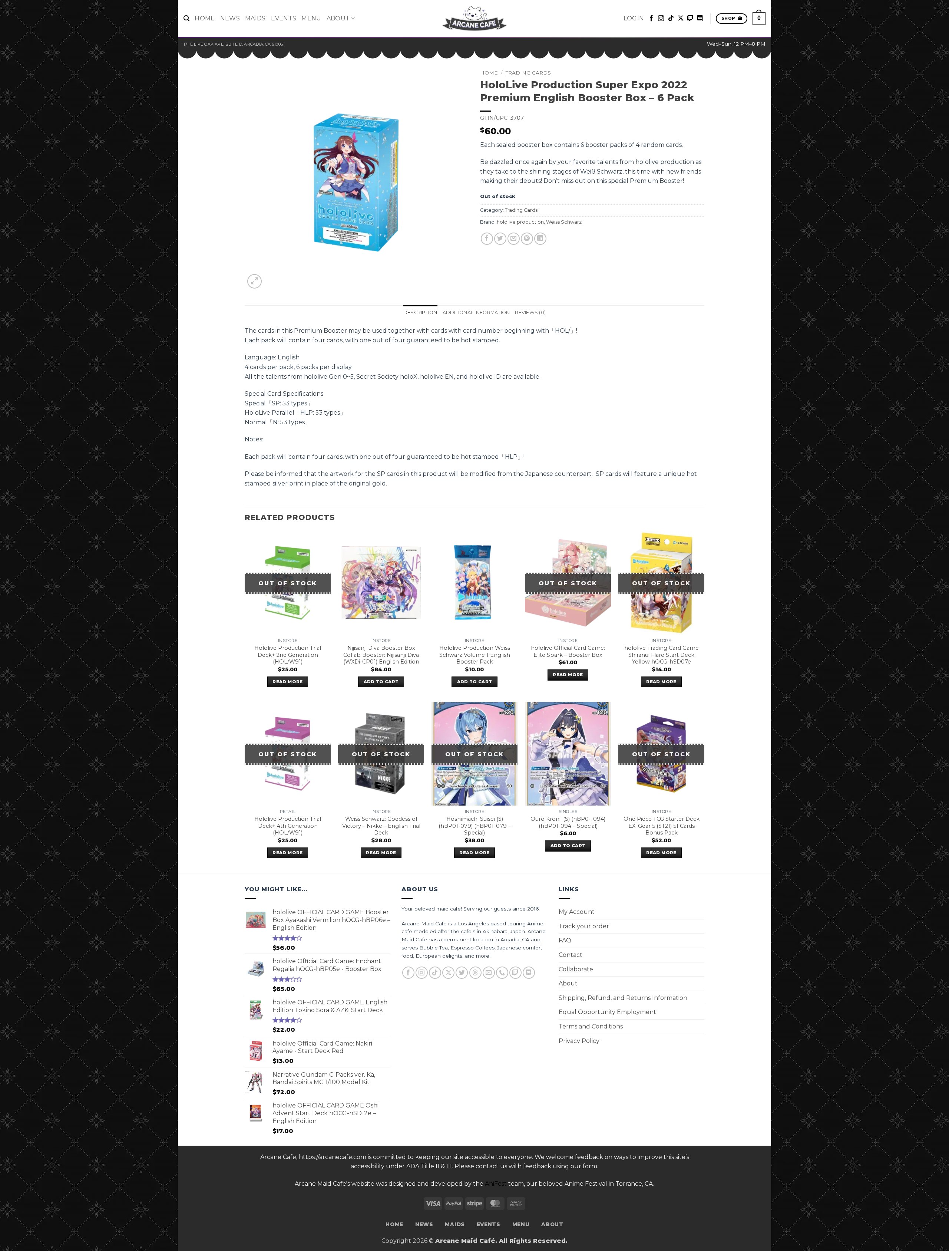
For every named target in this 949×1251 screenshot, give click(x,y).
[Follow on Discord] (700, 18)
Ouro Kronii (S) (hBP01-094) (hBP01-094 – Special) (567, 822)
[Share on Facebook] (487, 239)
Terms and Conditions (591, 1026)
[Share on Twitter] (500, 239)
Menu (311, 18)
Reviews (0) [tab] (530, 312)
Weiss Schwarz (564, 222)
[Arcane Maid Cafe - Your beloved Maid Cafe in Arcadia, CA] (474, 18)
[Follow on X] (681, 18)
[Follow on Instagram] (661, 18)
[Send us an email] (489, 973)
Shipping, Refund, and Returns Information (623, 997)
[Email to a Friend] (513, 239)
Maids (255, 18)
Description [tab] (420, 312)
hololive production (520, 222)
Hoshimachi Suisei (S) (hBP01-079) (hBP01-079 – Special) (475, 826)
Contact (570, 954)
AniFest (496, 1183)
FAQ (565, 940)
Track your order (584, 926)
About (338, 18)
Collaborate (576, 969)
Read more (287, 681)
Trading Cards (528, 73)
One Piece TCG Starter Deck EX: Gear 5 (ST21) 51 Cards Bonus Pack (662, 826)
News (230, 18)
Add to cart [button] (381, 681)
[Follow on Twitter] (462, 973)
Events (284, 18)
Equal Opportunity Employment (607, 1011)
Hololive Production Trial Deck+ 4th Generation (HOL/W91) (287, 826)
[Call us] (502, 973)
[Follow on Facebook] (651, 18)
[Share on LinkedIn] (540, 239)
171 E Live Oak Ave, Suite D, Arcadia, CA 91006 (233, 44)
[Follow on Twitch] (690, 18)
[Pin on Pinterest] (527, 239)
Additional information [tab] (476, 312)
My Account (577, 911)
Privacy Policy (579, 1040)
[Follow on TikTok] (671, 18)
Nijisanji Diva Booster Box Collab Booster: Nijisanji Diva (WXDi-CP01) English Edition (381, 655)
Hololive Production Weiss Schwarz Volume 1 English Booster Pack (474, 655)
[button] (186, 18)
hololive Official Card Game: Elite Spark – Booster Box (568, 651)
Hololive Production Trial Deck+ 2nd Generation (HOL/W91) (287, 655)
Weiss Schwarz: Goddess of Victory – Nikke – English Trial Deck (381, 826)
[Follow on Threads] (475, 973)
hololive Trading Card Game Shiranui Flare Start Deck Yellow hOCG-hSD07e (661, 655)
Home (205, 18)
